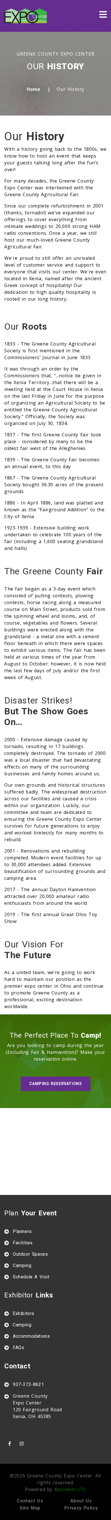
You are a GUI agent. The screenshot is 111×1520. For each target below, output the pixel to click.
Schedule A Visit (31, 1277)
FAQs (18, 1347)
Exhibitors (23, 1313)
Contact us (30, 1501)
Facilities (23, 1242)
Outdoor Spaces (30, 1254)
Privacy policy (81, 1508)
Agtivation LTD (70, 1489)
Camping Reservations (55, 1083)
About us (81, 1501)
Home (33, 89)
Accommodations (31, 1336)
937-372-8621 (28, 1384)
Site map (30, 1508)
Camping (22, 1265)
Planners (22, 1231)
